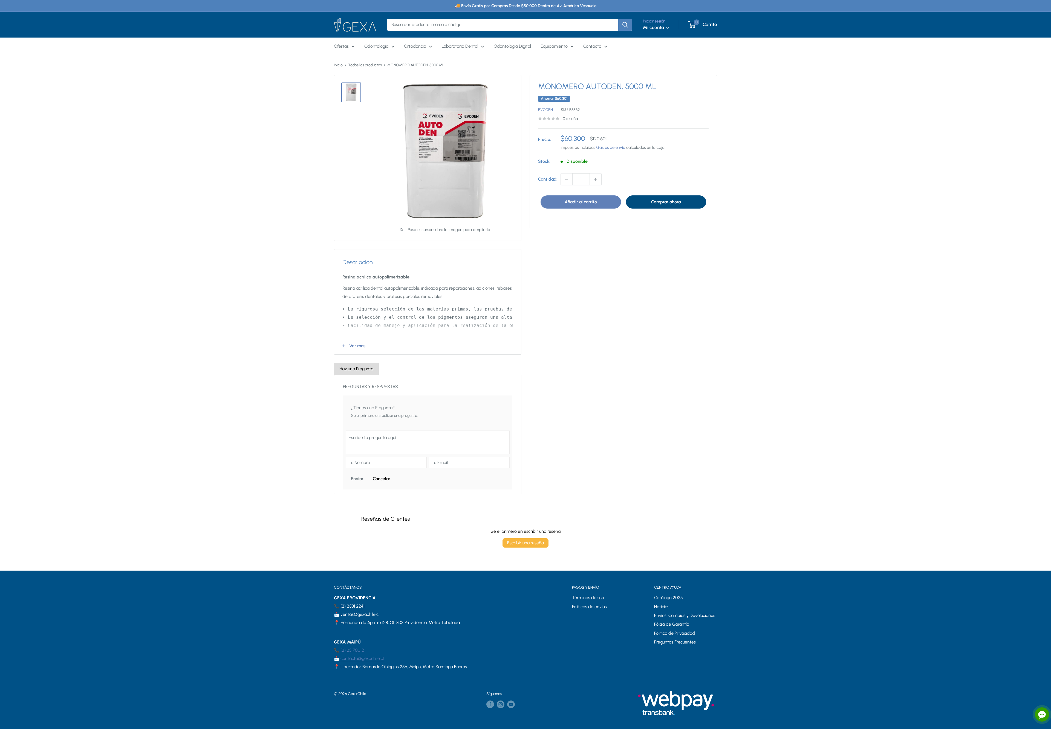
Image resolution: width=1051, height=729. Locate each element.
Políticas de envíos (589, 606)
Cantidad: (547, 179)
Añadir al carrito (581, 201)
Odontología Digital (512, 46)
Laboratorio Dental (460, 46)
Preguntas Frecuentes (675, 642)
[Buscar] (625, 25)
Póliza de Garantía (671, 624)
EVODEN (545, 109)
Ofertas (341, 46)
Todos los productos (365, 65)
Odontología (376, 46)
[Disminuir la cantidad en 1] (566, 179)
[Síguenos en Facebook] (490, 704)
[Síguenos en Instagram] (500, 704)
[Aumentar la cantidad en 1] (595, 179)
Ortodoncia (415, 46)
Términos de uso (588, 597)
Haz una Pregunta (356, 368)
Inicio (338, 65)
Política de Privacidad (674, 633)
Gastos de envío (610, 147)
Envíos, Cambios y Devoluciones (684, 615)
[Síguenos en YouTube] (511, 704)
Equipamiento (554, 46)
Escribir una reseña (525, 542)
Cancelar (381, 478)
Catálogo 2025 (668, 597)
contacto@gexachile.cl (362, 658)
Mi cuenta (654, 27)
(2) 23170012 (352, 650)
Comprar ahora (666, 201)
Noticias (661, 606)
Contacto (592, 46)
